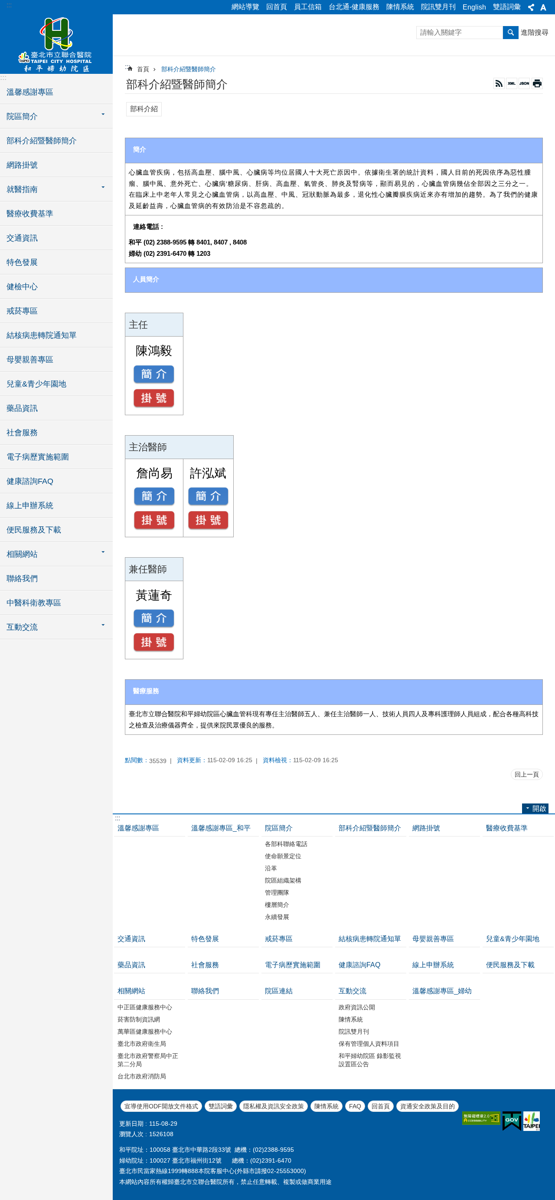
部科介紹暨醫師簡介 (42, 140)
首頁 (143, 69)
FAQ (355, 1106)
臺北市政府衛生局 (142, 1043)
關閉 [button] (531, 7)
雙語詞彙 (507, 6)
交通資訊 (22, 238)
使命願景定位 (283, 856)
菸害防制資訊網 (139, 1019)
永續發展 (277, 916)
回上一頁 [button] (527, 774)
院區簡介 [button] (22, 116)
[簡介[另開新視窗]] (154, 374)
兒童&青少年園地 (36, 384)
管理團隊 (277, 892)
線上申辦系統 (30, 505)
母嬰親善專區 (30, 359)
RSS (499, 83)
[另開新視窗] (481, 1118)
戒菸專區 (22, 311)
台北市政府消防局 (142, 1076)
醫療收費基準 (30, 213)
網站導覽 (245, 6)
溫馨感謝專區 (30, 92)
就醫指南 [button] (22, 189)
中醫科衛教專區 (34, 602)
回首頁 (276, 6)
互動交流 (352, 991)
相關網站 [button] (22, 554)
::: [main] (127, 66)
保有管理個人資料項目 (369, 1043)
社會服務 (22, 432)
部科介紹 (144, 108)
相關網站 (131, 991)
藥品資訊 (22, 408)
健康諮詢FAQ (30, 481)
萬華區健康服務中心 (145, 1031)
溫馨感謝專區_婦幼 (442, 991)
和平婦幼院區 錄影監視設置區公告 (370, 1060)
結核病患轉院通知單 (42, 335)
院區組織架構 (283, 880)
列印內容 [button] (537, 83)
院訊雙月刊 (438, 6)
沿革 (271, 868)
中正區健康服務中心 (145, 1007)
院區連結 (279, 991)
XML (511, 83)
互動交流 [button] (22, 627)
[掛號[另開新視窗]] (154, 398)
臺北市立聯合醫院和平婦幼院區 (56, 43)
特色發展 (22, 262)
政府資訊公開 (357, 1007)
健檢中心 (22, 286)
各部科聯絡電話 (286, 843)
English (474, 7)
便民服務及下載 (34, 530)
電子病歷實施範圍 (38, 457)
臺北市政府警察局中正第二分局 (148, 1060)
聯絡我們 (22, 578)
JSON (524, 83)
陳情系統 (400, 6)
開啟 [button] (539, 808)
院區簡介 (279, 828)
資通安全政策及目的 (427, 1106)
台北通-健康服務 (354, 6)
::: (9, 5)
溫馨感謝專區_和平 (221, 828)
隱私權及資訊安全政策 (273, 1106)
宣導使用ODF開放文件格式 (161, 1106)
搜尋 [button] (511, 32)
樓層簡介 (277, 904)
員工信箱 (308, 6)
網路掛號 (22, 165)
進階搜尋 (534, 32)
